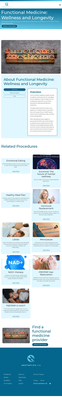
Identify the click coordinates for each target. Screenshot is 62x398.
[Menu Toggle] (60, 5)
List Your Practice (38, 374)
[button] (9, 26)
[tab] (15, 89)
